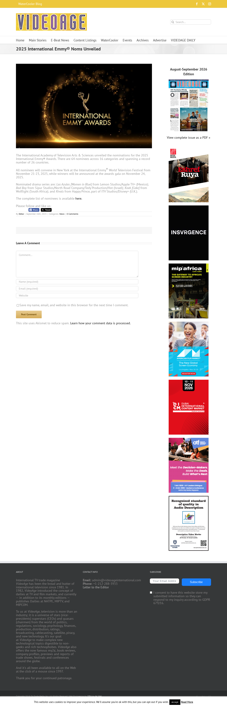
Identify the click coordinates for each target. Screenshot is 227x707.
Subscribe (196, 582)
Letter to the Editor (96, 587)
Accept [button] (174, 702)
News (61, 214)
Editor (21, 214)
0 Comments (72, 214)
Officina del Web (94, 696)
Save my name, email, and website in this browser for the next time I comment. (74, 305)
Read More (187, 702)
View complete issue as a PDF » (188, 137)
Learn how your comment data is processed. (100, 323)
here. (78, 198)
